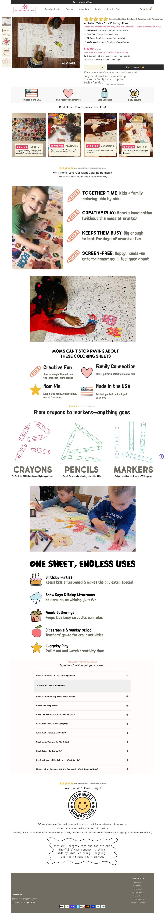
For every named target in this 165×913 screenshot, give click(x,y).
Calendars (84, 9)
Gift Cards (138, 889)
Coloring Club (113, 9)
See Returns (145, 832)
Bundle (98, 9)
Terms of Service (138, 903)
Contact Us (137, 886)
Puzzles (69, 9)
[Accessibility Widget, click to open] (161, 456)
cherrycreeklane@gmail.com (24, 899)
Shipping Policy (138, 899)
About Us (138, 882)
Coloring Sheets (52, 9)
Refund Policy (138, 896)
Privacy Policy (137, 892)
